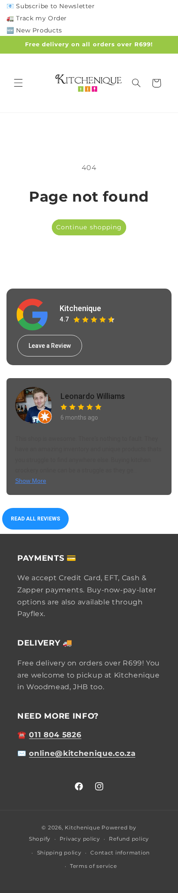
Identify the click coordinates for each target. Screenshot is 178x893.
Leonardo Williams (92, 396)
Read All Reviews (35, 519)
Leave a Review (50, 345)
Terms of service (93, 866)
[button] (18, 83)
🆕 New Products (34, 30)
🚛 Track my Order (36, 18)
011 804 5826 (55, 734)
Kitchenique (80, 308)
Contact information (120, 853)
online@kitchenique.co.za (82, 753)
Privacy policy (80, 839)
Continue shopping (89, 227)
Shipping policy (59, 853)
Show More (30, 480)
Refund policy (129, 839)
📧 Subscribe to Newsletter (50, 6)
